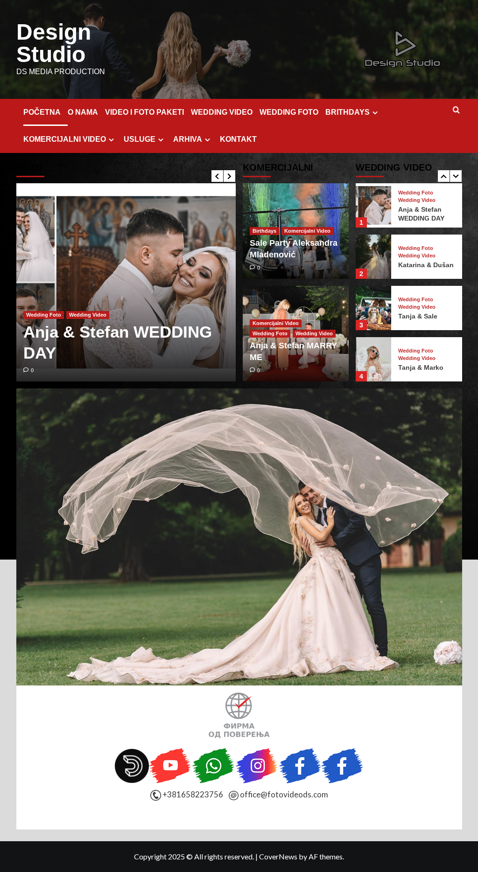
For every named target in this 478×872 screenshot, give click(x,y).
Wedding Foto (43, 315)
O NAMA (83, 112)
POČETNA (42, 112)
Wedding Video (87, 315)
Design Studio (53, 43)
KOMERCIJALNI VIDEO (64, 139)
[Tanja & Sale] (373, 308)
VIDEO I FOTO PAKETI (144, 112)
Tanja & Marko (420, 367)
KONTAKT (238, 139)
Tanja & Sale (417, 316)
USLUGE (139, 139)
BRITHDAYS (347, 112)
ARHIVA (187, 139)
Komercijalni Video (307, 231)
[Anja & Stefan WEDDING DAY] (126, 282)
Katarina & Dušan (426, 265)
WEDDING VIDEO (222, 112)
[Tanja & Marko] (373, 359)
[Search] (456, 110)
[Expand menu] (375, 113)
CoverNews (278, 856)
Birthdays (264, 231)
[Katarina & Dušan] (373, 257)
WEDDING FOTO (289, 112)
